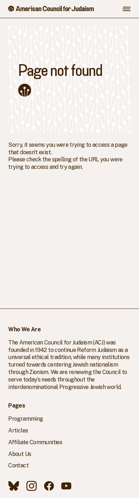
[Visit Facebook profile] (49, 486)
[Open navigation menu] (126, 9)
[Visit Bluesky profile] (13, 486)
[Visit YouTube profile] (66, 486)
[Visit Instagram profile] (31, 486)
